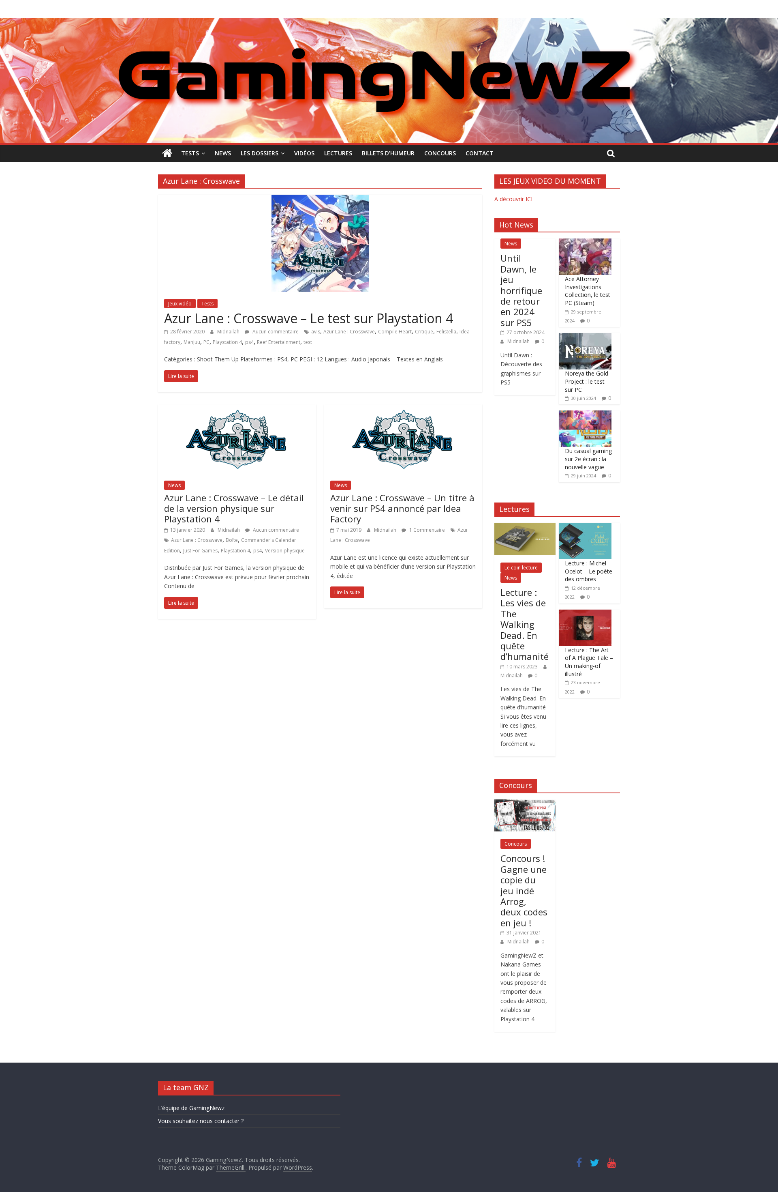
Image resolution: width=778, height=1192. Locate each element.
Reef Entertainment (278, 342)
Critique (424, 331)
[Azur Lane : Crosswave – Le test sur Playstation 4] (320, 199)
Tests (190, 153)
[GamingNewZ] (389, 23)
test (308, 342)
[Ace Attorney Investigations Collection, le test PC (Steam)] (585, 243)
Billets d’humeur (388, 153)
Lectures (338, 153)
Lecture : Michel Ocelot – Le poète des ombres (588, 571)
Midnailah (229, 331)
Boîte (232, 540)
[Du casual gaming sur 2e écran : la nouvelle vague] (585, 415)
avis (315, 331)
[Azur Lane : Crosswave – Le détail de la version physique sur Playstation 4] (237, 409)
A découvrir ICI (513, 199)
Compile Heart (395, 331)
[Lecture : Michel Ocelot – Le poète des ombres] (585, 527)
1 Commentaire (426, 529)
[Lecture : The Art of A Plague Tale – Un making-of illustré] (585, 614)
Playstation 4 (227, 342)
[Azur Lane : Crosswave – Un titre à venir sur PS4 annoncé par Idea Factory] (403, 409)
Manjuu (192, 342)
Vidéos (304, 153)
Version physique (285, 550)
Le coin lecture (521, 567)
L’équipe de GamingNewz (191, 1108)
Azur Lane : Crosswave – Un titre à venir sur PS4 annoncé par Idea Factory (402, 508)
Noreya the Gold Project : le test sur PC (586, 381)
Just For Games (200, 550)
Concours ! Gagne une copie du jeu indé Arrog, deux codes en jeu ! (523, 890)
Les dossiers (259, 153)
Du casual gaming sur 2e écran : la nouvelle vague (588, 458)
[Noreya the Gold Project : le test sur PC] (585, 337)
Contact (480, 153)
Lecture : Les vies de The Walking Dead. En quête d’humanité (524, 624)
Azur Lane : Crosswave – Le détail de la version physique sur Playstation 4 (234, 508)
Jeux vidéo (180, 303)
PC (206, 342)
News (223, 153)
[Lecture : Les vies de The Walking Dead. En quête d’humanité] (525, 527)
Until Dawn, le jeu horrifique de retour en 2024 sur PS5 (521, 290)
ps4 (249, 342)
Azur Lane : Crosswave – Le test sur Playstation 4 (308, 318)
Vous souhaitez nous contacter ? (201, 1121)
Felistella (446, 331)
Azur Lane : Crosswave (349, 331)
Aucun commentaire (275, 331)
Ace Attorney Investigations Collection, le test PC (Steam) (587, 291)
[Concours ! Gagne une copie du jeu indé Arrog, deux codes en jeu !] (525, 804)
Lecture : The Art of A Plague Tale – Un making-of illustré (589, 662)
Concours (440, 153)
